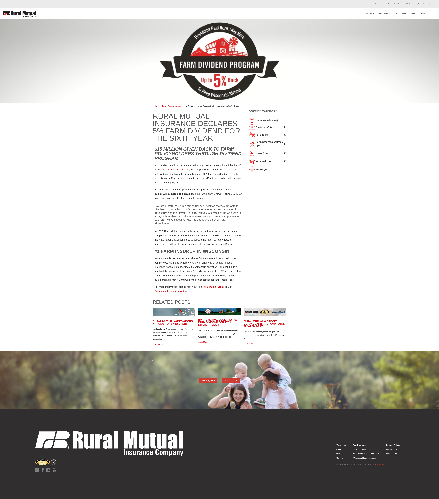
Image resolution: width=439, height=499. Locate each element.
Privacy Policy (379, 464)
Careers (413, 13)
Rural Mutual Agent (213, 286)
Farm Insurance (359, 449)
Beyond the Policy (385, 13)
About (422, 13)
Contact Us (341, 445)
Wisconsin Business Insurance (366, 454)
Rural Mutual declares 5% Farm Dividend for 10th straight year (217, 322)
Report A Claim (407, 4)
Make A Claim (392, 449)
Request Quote (394, 4)
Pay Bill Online (420, 4)
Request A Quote (393, 445)
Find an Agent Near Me (377, 4)
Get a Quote (208, 380)
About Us (340, 449)
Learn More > (158, 344)
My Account (432, 4)
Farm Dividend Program (176, 169)
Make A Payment (393, 454)
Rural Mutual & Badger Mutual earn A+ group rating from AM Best (265, 324)
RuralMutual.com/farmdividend (171, 291)
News (338, 454)
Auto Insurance (359, 445)
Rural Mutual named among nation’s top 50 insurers (173, 322)
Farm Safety (401, 13)
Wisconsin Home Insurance (364, 458)
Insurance (370, 13)
